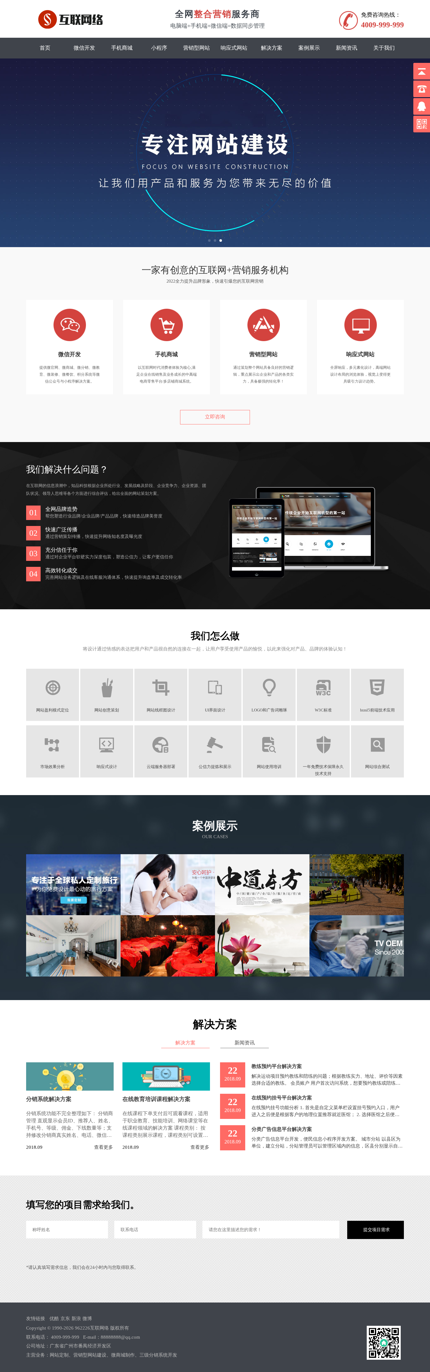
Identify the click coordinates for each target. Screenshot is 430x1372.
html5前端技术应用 (377, 710)
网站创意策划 (106, 710)
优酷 (54, 1318)
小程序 (159, 48)
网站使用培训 (269, 767)
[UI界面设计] (215, 701)
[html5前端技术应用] (378, 701)
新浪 (76, 1318)
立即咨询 (215, 416)
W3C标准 (323, 710)
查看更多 (103, 1147)
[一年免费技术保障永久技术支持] (323, 757)
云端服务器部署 (161, 767)
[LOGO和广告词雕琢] (269, 701)
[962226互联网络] (72, 19)
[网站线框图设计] (161, 701)
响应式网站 (234, 48)
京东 (65, 1318)
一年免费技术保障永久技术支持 (323, 767)
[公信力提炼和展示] (215, 757)
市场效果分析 (52, 767)
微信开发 (84, 48)
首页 (45, 48)
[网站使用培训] (269, 757)
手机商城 (122, 48)
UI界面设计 (215, 710)
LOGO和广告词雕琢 (269, 710)
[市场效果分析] (53, 757)
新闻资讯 (346, 48)
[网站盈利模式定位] (53, 701)
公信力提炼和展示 (215, 767)
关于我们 (384, 48)
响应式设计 (107, 767)
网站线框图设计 (161, 710)
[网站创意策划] (107, 701)
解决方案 (271, 48)
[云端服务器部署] (161, 757)
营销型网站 (196, 48)
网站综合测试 (377, 767)
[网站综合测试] (378, 757)
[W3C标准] (323, 701)
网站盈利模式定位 (52, 710)
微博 (87, 1318)
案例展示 (309, 48)
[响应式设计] (107, 757)
